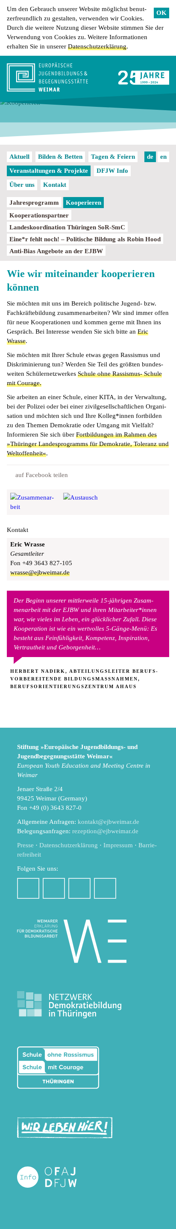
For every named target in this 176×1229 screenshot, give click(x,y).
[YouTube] (79, 888)
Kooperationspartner (39, 215)
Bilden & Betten (60, 156)
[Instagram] (54, 888)
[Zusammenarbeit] (35, 502)
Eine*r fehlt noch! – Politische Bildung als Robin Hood (85, 239)
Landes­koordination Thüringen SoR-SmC (67, 227)
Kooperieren (83, 202)
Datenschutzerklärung (97, 46)
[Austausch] (88, 502)
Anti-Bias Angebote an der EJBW (56, 251)
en (163, 156)
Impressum (118, 845)
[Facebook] (28, 888)
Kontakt (54, 184)
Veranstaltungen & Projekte (48, 170)
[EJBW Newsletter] (105, 888)
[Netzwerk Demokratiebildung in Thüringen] (69, 1005)
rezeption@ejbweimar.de (105, 831)
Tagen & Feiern (113, 156)
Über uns (22, 184)
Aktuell (19, 156)
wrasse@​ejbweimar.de (40, 572)
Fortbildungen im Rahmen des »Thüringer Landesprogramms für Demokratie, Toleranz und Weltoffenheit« (88, 444)
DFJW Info (112, 170)
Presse (25, 845)
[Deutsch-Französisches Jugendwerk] (56, 1177)
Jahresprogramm (34, 202)
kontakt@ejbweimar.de (108, 821)
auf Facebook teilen (41, 475)
